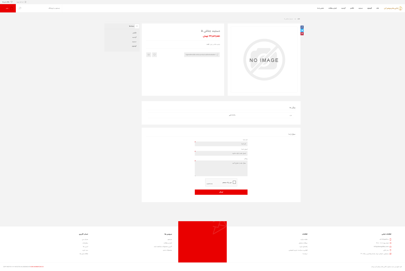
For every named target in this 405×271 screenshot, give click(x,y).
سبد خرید (85, 250)
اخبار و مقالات (168, 243)
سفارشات (85, 243)
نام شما (245, 140)
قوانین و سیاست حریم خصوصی (298, 250)
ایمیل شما (244, 149)
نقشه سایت (303, 239)
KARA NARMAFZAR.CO (37, 267)
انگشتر (134, 33)
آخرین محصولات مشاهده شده (163, 247)
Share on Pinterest (302, 33)
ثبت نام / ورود (20, 2)
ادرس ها (85, 247)
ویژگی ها (292, 107)
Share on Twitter (302, 30)
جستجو (170, 239)
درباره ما (305, 254)
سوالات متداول (303, 243)
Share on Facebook (302, 27)
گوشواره (134, 46)
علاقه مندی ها (84, 254)
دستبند (134, 42)
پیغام (246, 159)
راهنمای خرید (303, 247)
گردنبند (134, 37)
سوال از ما (292, 134)
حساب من (85, 239)
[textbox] (43, 8)
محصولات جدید (167, 250)
